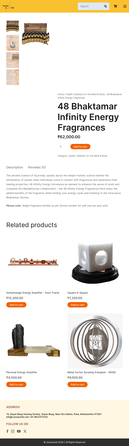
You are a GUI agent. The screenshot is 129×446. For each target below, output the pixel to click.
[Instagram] (12, 431)
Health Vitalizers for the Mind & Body (85, 94)
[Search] (105, 6)
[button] (125, 6)
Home (61, 94)
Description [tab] (14, 167)
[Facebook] (7, 431)
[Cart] (115, 6)
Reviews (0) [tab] (37, 167)
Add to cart (80, 146)
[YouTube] (19, 431)
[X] (25, 431)
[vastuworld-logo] (8, 6)
